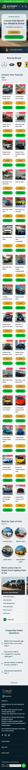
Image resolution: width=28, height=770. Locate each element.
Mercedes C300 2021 (7, 210)
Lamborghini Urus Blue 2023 (20, 438)
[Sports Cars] (21, 533)
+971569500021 (14, 32)
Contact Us (9, 764)
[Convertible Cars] (21, 551)
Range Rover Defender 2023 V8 (20, 154)
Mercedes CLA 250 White (7, 183)
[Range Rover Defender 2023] (7, 345)
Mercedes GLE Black (7, 268)
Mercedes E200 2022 (7, 238)
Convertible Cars (20, 561)
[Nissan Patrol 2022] (20, 289)
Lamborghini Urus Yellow (6, 409)
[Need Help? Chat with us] (24, 766)
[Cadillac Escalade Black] (7, 289)
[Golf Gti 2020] (20, 174)
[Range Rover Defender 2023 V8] (20, 145)
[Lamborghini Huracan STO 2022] (20, 490)
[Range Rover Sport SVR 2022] (7, 317)
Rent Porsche (7, 610)
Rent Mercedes (8, 606)
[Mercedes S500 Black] (7, 373)
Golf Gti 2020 (19, 182)
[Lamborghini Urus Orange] (20, 89)
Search (3, 764)
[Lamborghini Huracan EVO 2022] (20, 400)
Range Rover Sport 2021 (6, 125)
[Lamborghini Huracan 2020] (7, 460)
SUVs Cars (7, 559)
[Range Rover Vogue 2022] (7, 89)
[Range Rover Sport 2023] (20, 345)
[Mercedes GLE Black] (7, 260)
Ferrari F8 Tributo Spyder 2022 (20, 469)
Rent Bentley (7, 600)
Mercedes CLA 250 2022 (20, 210)
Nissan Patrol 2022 (19, 298)
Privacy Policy (5, 766)
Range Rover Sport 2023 (19, 353)
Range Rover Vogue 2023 (6, 153)
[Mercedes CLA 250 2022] (20, 202)
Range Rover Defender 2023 (7, 353)
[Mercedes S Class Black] (20, 317)
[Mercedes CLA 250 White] (7, 174)
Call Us (8, 103)
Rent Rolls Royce (8, 597)
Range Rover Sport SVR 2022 (7, 325)
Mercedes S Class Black (19, 325)
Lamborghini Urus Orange (19, 97)
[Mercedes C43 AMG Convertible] (20, 230)
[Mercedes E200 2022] (7, 230)
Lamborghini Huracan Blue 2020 (6, 439)
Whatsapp (7, 107)
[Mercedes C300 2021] (7, 202)
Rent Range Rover (9, 603)
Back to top (14, 682)
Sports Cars (20, 541)
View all (3, 80)
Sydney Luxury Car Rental (12, 762)
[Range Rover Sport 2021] (7, 117)
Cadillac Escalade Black (7, 298)
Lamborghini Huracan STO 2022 (19, 499)
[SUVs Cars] (7, 551)
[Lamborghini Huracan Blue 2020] (7, 430)
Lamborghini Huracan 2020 (6, 468)
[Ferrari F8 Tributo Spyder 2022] (20, 460)
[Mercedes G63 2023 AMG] (20, 117)
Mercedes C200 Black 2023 (20, 381)
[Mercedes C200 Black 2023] (20, 373)
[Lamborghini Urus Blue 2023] (20, 430)
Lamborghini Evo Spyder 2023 (6, 499)
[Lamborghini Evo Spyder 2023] (7, 490)
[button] (22, 6)
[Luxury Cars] (7, 533)
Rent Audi (6, 613)
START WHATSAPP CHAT (14, 37)
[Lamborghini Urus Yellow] (7, 400)
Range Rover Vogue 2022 (6, 97)
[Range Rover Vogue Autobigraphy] (20, 260)
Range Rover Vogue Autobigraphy (19, 269)
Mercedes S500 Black (7, 381)
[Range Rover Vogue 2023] (7, 145)
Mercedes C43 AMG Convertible (19, 239)
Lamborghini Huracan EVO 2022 (19, 410)
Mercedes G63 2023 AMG (19, 125)
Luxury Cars (7, 541)
